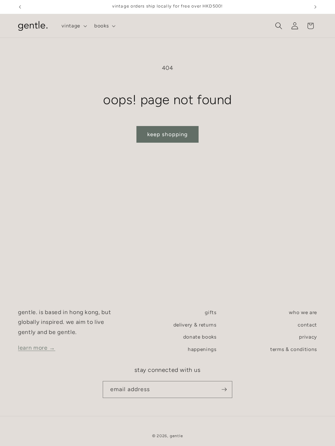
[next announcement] (315, 7)
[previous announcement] (20, 7)
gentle (176, 436)
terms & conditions (293, 349)
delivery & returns (195, 325)
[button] (73, 25)
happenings (202, 349)
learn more (36, 347)
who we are (303, 312)
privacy (308, 337)
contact (307, 325)
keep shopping (167, 134)
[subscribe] (224, 389)
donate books (200, 337)
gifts (210, 312)
